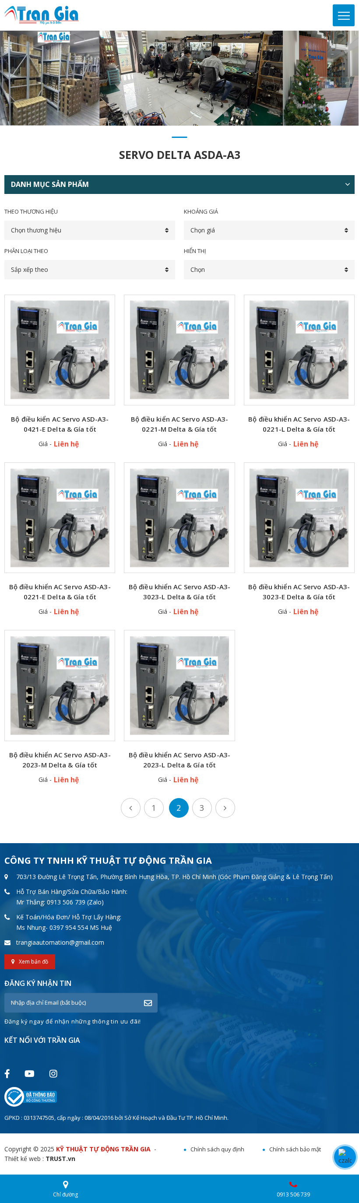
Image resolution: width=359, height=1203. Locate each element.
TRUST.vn (60, 1158)
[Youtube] (29, 1073)
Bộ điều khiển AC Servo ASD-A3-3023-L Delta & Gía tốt (179, 591)
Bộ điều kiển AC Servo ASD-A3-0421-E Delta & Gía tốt (60, 424)
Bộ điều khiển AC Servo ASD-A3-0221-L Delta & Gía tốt (299, 424)
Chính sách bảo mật (295, 1149)
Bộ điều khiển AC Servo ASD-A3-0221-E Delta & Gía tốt (60, 591)
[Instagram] (53, 1073)
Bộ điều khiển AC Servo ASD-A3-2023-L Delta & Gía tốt (179, 759)
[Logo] (41, 15)
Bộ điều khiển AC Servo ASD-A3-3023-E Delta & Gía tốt (299, 591)
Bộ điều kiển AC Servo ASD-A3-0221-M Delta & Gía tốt (180, 424)
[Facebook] (7, 1074)
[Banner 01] (179, 78)
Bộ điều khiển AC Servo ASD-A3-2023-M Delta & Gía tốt (60, 759)
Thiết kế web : (24, 1158)
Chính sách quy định (217, 1149)
